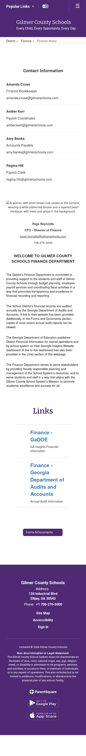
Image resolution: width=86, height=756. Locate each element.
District (10, 41)
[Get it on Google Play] (43, 702)
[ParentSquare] (43, 692)
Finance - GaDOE (41, 436)
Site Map (43, 613)
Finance (26, 41)
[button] (20, 6)
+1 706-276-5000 (49, 604)
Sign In (43, 627)
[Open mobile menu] (77, 6)
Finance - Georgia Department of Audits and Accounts (47, 479)
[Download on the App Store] (43, 715)
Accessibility (43, 620)
